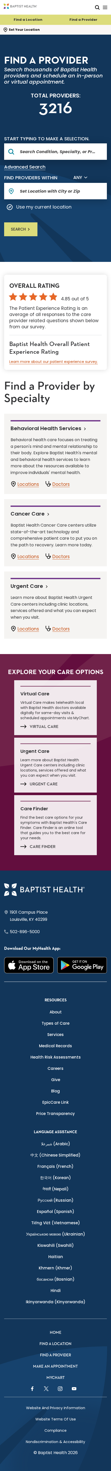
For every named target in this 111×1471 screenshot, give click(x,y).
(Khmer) (55, 1268)
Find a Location (28, 19)
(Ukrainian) (55, 1234)
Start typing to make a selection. (46, 139)
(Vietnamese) (55, 1223)
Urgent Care (27, 586)
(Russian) (56, 1200)
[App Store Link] (29, 965)
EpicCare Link (55, 1102)
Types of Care (55, 1023)
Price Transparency (55, 1113)
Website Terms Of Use (55, 1419)
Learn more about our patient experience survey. (53, 361)
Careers (55, 1068)
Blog (55, 1091)
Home (55, 1333)
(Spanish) (55, 1211)
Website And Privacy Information (55, 1407)
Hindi (56, 1290)
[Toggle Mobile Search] (97, 7)
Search (18, 229)
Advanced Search (24, 167)
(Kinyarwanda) (55, 1302)
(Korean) (55, 1177)
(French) (55, 1166)
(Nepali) (56, 1189)
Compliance (55, 1430)
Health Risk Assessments (55, 1057)
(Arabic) (55, 1144)
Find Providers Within (30, 178)
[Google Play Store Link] (82, 965)
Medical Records (55, 1046)
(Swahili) (55, 1245)
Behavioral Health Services (46, 428)
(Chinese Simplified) (55, 1155)
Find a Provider (83, 19)
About (56, 1012)
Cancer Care (28, 513)
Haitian (55, 1256)
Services (55, 1034)
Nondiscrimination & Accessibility (55, 1441)
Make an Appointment (55, 1366)
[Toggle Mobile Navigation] (105, 7)
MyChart (55, 1378)
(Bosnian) (56, 1279)
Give (55, 1079)
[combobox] (58, 151)
